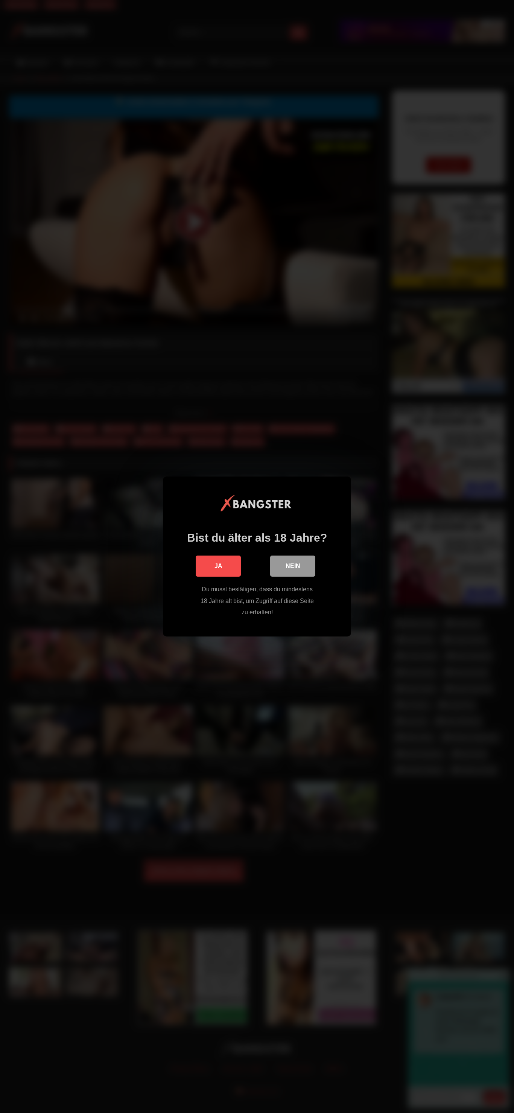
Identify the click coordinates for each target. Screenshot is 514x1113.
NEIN (293, 566)
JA (218, 566)
